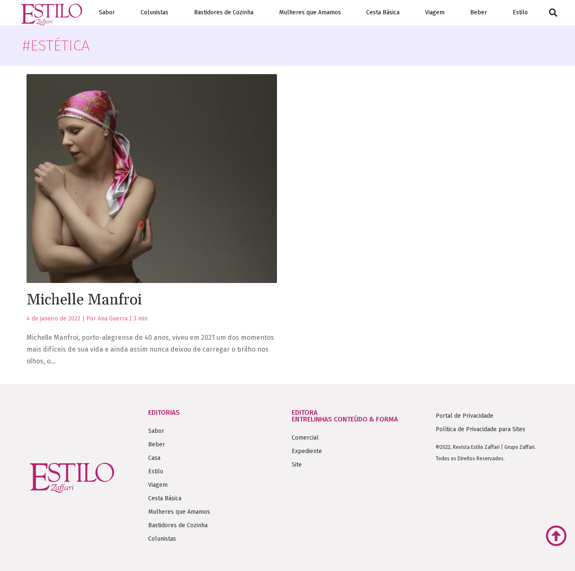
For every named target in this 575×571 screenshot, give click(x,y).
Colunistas (154, 12)
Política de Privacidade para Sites (480, 429)
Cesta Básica (382, 12)
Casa (154, 458)
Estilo (520, 12)
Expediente (307, 451)
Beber (478, 12)
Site (297, 464)
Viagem (435, 12)
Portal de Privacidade (464, 415)
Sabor (107, 12)
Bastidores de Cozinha (223, 12)
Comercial (305, 437)
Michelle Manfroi (84, 300)
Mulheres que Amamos (310, 12)
